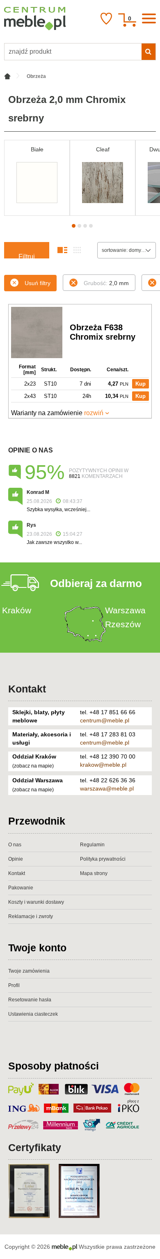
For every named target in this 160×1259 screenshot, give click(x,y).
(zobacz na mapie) (33, 766)
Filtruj (26, 255)
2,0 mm (106, 283)
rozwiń (93, 412)
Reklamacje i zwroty (30, 916)
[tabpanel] (37, 178)
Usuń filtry (37, 283)
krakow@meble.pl (103, 764)
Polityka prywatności (103, 859)
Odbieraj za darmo (96, 583)
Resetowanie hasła (29, 1000)
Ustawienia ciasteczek (33, 1014)
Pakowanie (20, 888)
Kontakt (27, 689)
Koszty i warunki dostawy (36, 902)
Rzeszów (123, 624)
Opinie (15, 859)
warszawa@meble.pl (107, 788)
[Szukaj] (148, 51)
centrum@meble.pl (104, 720)
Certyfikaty (34, 1147)
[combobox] (126, 250)
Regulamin (92, 845)
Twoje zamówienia (29, 971)
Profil (14, 985)
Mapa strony (93, 873)
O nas (14, 845)
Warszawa (125, 610)
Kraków (16, 610)
